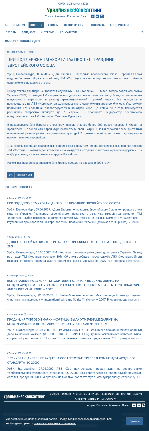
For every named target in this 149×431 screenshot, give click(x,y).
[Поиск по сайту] (142, 32)
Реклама (60, 16)
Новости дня (30, 41)
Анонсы (53, 25)
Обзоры (10, 32)
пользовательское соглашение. (55, 423)
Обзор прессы (74, 25)
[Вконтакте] (92, 16)
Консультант (68, 32)
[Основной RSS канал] (102, 16)
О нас (84, 16)
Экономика (97, 25)
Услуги (49, 16)
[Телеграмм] (97, 16)
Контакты (73, 16)
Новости (66, 394)
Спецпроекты (119, 25)
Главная (10, 41)
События (19, 25)
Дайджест (28, 32)
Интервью (48, 32)
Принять (135, 421)
